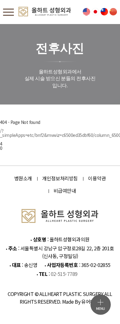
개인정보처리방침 (60, 178)
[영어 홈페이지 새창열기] (86, 12)
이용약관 (97, 178)
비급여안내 (65, 190)
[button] (100, 304)
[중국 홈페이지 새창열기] (113, 12)
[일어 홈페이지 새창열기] (95, 12)
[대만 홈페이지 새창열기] (104, 12)
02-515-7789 (64, 273)
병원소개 (23, 178)
